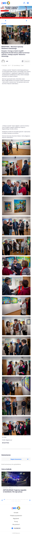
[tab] (4, 499)
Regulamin (16, 518)
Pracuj (16, 521)
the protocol (16, 524)
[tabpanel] (16, 12)
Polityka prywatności (16, 515)
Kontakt (16, 512)
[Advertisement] (16, 104)
